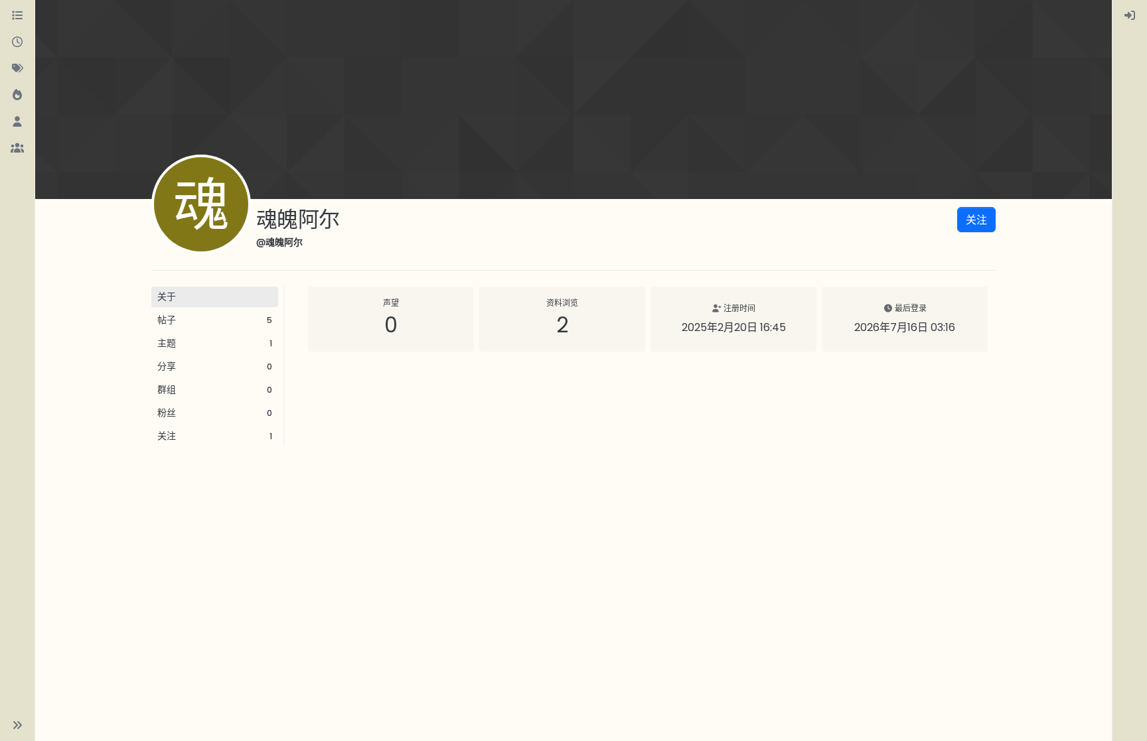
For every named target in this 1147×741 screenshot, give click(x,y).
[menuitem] (1130, 16)
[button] (17, 725)
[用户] (17, 122)
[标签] (17, 69)
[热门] (17, 95)
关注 (976, 219)
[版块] (17, 16)
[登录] (1130, 16)
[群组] (17, 148)
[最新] (17, 42)
